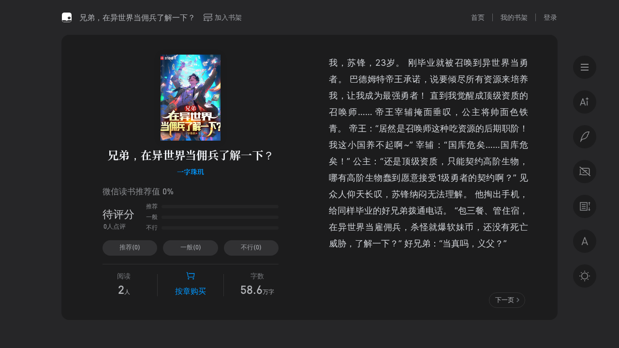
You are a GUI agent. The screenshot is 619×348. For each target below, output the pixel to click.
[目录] (584, 67)
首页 (478, 17)
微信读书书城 (67, 17)
